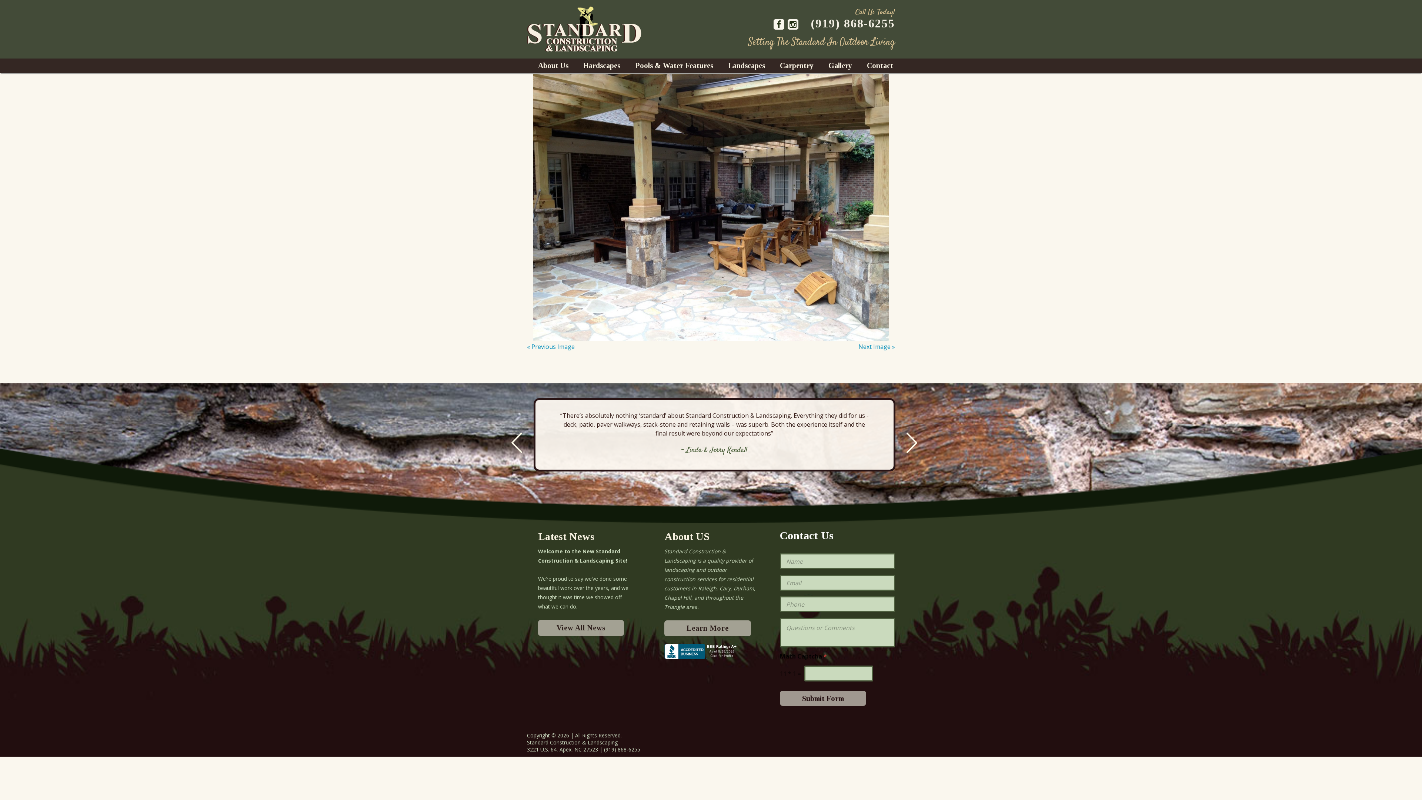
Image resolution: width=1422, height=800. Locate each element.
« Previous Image (551, 347)
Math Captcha (803, 656)
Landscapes (746, 65)
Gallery (840, 65)
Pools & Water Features (674, 65)
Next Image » (876, 347)
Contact (880, 65)
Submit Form (823, 698)
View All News (581, 628)
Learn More (708, 628)
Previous (516, 443)
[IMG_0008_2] (711, 207)
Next (912, 443)
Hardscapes (601, 65)
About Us (553, 65)
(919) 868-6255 (853, 23)
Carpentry (797, 65)
